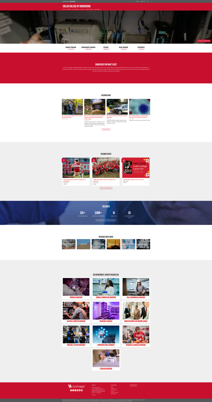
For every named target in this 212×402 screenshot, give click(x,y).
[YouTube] (82, 390)
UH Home (80, 399)
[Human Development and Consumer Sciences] (136, 311)
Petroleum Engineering (106, 369)
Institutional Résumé (78, 401)
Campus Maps (92, 399)
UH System (101, 399)
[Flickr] (75, 390)
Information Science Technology (106, 345)
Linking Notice (137, 399)
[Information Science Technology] (106, 334)
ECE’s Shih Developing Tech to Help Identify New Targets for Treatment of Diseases (139, 116)
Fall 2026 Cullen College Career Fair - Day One (133, 179)
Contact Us (94, 394)
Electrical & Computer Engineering (76, 321)
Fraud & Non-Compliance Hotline (129, 399)
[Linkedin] (80, 390)
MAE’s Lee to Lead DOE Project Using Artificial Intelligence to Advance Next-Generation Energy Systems (94, 117)
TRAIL (117, 399)
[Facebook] (71, 390)
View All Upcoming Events (106, 188)
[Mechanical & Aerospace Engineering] (136, 334)
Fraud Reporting (120, 399)
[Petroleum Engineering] (106, 358)
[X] (73, 390)
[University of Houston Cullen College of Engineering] (76, 386)
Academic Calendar (86, 399)
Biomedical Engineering (76, 297)
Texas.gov (104, 399)
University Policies (129, 401)
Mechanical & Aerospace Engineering (136, 345)
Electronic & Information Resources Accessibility (96, 401)
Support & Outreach (89, 9)
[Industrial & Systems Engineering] (76, 334)
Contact (137, 1)
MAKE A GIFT (133, 385)
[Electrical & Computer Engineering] (76, 311)
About (64, 9)
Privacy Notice (142, 399)
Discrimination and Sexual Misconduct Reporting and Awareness (115, 401)
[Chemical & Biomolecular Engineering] (106, 287)
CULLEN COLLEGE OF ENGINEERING (76, 6)
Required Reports (85, 401)
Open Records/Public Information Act (68, 401)
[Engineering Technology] (106, 311)
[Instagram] (77, 390)
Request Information (204, 41)
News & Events (97, 9)
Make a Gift (143, 1)
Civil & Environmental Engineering (136, 297)
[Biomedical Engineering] (76, 287)
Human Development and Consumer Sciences (136, 321)
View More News (106, 129)
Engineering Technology (106, 321)
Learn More (71, 49)
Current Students (75, 9)
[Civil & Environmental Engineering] (136, 287)
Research (82, 9)
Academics (69, 9)
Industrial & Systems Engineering (76, 345)
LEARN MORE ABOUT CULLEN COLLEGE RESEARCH (106, 220)
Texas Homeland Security (111, 399)
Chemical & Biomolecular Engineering (106, 297)
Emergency (97, 399)
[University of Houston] (68, 1)
